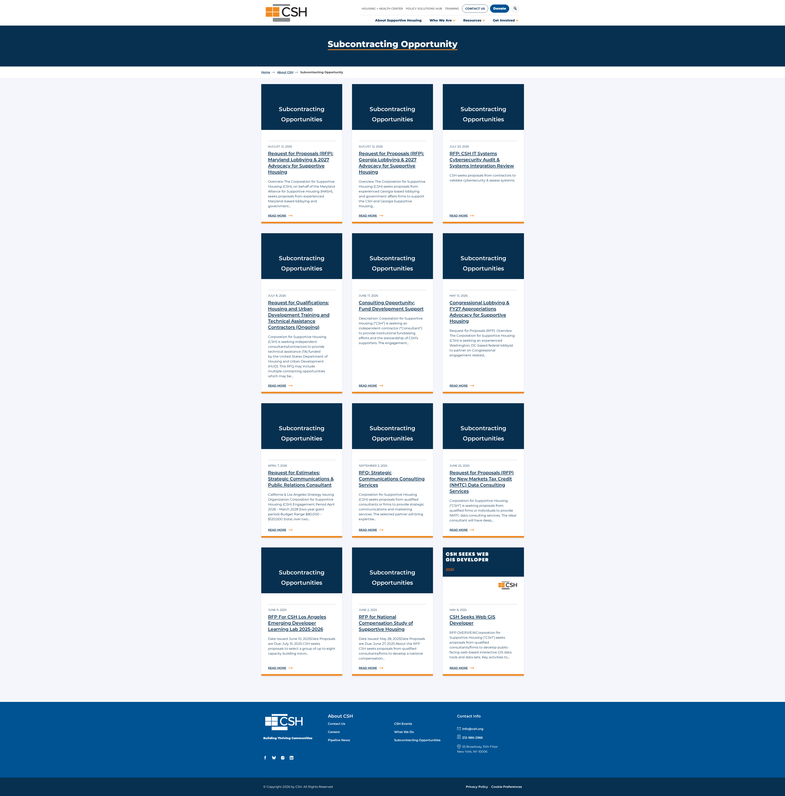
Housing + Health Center (382, 8)
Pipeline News (339, 740)
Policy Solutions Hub (424, 8)
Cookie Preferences (506, 787)
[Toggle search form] (515, 9)
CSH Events (403, 724)
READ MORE (301, 216)
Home (265, 72)
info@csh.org (472, 729)
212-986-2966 (472, 738)
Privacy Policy (477, 787)
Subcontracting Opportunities (417, 740)
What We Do (404, 732)
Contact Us (475, 8)
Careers (334, 732)
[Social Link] (265, 758)
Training (452, 8)
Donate (499, 8)
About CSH (285, 72)
